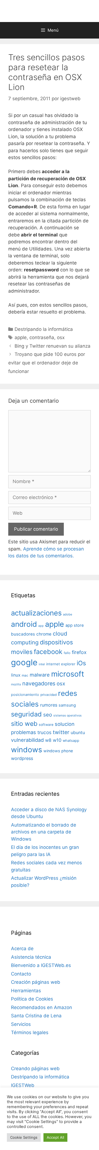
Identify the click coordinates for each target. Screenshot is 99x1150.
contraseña (41, 337)
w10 (57, 740)
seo (47, 715)
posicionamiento (25, 695)
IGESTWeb (22, 1085)
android (24, 624)
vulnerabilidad (27, 740)
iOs (81, 663)
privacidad (48, 695)
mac (25, 675)
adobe (67, 614)
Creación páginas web (35, 982)
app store (74, 625)
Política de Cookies (32, 999)
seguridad (26, 714)
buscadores (23, 634)
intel (42, 664)
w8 (48, 740)
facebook (48, 652)
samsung (67, 705)
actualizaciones (36, 613)
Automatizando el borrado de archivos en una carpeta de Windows (43, 832)
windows (26, 749)
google (24, 662)
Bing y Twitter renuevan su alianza (52, 346)
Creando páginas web (35, 1068)
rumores (48, 705)
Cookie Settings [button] (23, 1137)
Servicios (21, 1024)
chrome (43, 634)
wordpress (22, 758)
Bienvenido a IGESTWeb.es (41, 965)
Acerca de (22, 948)
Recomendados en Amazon (41, 1007)
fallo (67, 653)
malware (40, 675)
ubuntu (78, 732)
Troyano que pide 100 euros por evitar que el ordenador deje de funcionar (46, 362)
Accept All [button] (55, 1137)
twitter (61, 732)
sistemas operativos (67, 715)
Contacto (21, 974)
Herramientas (26, 990)
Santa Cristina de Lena (36, 1015)
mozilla (16, 684)
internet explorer (60, 664)
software (46, 725)
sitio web (24, 723)
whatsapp (71, 740)
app (41, 626)
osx (61, 337)
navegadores (38, 683)
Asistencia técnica (31, 957)
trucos (44, 732)
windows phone (58, 750)
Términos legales (29, 1032)
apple (21, 337)
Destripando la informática (44, 329)
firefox (79, 652)
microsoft (67, 673)
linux (15, 675)
